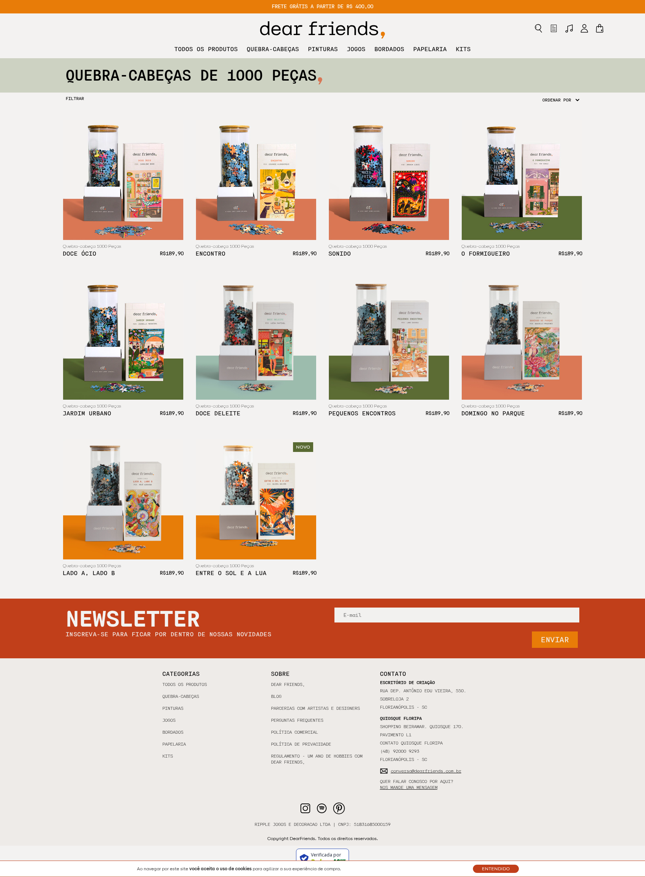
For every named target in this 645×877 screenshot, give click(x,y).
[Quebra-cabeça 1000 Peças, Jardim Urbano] (123, 340)
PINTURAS (323, 49)
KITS (463, 49)
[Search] (538, 28)
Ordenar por (556, 100)
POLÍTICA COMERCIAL (294, 732)
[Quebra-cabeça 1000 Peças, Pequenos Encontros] (389, 340)
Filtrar (75, 98)
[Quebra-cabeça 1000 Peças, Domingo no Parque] (522, 340)
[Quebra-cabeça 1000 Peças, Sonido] (389, 180)
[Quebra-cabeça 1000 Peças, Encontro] (256, 180)
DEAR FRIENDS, (288, 684)
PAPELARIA (430, 49)
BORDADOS (389, 49)
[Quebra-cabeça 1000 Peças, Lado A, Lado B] (123, 499)
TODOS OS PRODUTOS (206, 49)
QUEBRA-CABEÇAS (273, 49)
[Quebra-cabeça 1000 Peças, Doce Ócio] (123, 180)
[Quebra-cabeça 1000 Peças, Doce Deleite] (256, 340)
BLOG (276, 696)
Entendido (496, 868)
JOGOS (356, 49)
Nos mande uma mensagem (408, 787)
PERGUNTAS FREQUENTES (297, 720)
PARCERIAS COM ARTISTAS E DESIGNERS (315, 708)
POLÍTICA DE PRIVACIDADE (301, 744)
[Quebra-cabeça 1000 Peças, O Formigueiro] (522, 180)
